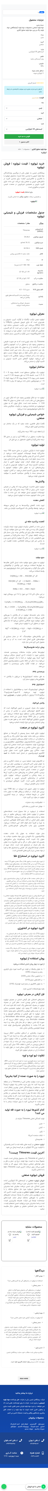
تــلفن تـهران (34, 1440)
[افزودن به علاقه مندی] (28, 1235)
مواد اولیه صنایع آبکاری (24, 30)
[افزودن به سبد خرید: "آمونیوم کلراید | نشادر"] (28, 1240)
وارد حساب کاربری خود (22, 1362)
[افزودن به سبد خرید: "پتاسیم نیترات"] (10, 1240)
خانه (19, 149)
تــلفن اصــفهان (11, 1440)
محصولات (28, 27)
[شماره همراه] (42, 1453)
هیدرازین (10, 695)
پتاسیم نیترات (15, 1234)
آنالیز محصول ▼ (24, 142)
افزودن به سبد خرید (24, 136)
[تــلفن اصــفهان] (20, 1440)
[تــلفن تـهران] (42, 1440)
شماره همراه (35, 1452)
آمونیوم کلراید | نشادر (33, 1234)
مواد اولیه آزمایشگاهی (17, 27)
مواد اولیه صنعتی (38, 27)
